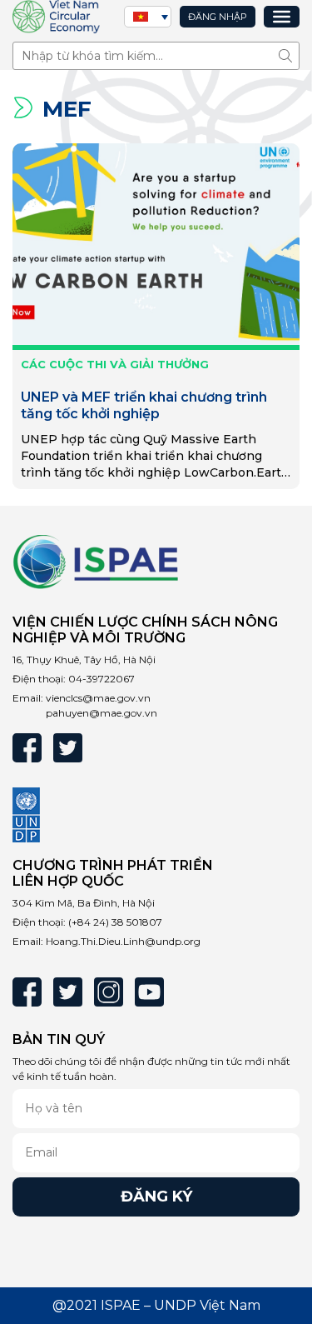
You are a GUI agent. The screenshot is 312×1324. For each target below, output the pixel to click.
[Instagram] (108, 992)
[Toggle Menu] (281, 16)
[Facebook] (27, 747)
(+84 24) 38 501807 (115, 922)
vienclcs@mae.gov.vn (98, 698)
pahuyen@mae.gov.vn (101, 713)
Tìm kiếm (289, 55)
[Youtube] (149, 992)
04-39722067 (101, 678)
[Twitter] (67, 747)
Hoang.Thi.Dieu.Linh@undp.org (123, 941)
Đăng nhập (217, 16)
